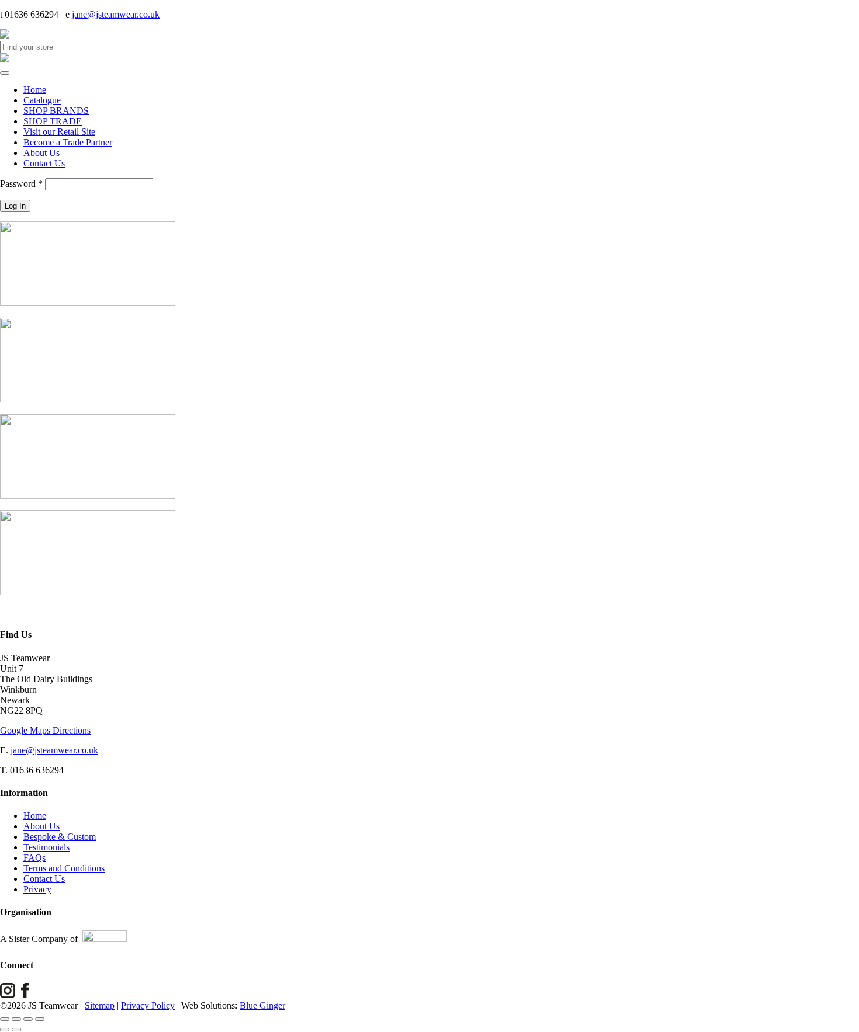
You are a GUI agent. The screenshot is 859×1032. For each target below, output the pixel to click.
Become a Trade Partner (67, 142)
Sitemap (100, 1005)
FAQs (34, 858)
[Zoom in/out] (4, 1019)
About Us (41, 153)
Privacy (37, 889)
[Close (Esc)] (39, 1019)
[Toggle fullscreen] (16, 1019)
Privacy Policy (148, 1005)
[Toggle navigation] (4, 73)
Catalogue (42, 100)
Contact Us (44, 163)
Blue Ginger (262, 1005)
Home (34, 90)
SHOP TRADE (52, 121)
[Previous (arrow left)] (4, 1029)
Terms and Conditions (64, 868)
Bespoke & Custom (59, 837)
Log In (15, 205)
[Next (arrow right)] (16, 1029)
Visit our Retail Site (59, 132)
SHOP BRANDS (56, 111)
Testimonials (46, 847)
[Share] (28, 1019)
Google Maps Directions (45, 730)
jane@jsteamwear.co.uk (116, 14)
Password (21, 184)
